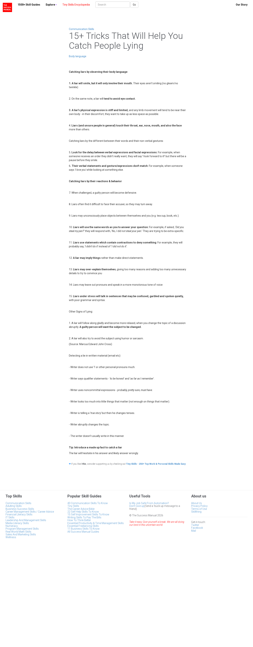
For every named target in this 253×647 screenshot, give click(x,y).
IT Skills (10, 517)
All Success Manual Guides (83, 531)
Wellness (11, 537)
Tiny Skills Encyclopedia (76, 4)
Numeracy (12, 525)
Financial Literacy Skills (19, 514)
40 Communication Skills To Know (87, 503)
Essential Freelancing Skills (83, 525)
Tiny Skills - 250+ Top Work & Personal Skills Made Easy (156, 464)
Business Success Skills (20, 508)
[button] (51, 4)
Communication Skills (81, 29)
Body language (77, 56)
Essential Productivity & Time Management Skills (95, 523)
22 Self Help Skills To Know (83, 511)
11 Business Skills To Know (83, 528)
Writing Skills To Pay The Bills (84, 517)
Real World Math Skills (18, 531)
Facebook (197, 527)
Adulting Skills (14, 505)
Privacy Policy (199, 505)
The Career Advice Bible (80, 508)
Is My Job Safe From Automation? (149, 503)
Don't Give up (136, 505)
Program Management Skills (22, 528)
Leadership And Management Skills (26, 520)
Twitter (195, 525)
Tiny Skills (73, 505)
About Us (196, 503)
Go (134, 4)
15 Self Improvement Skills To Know (88, 514)
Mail (193, 530)
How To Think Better (79, 520)
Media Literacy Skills (17, 523)
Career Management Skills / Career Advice (30, 511)
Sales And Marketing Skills (21, 534)
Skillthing (196, 511)
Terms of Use (199, 508)
